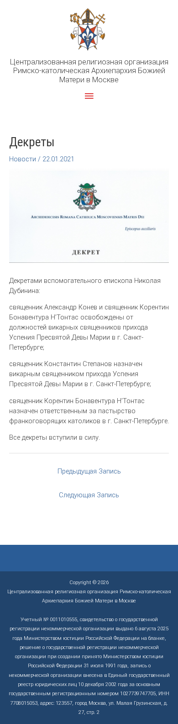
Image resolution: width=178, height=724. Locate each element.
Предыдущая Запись (89, 471)
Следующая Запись (89, 495)
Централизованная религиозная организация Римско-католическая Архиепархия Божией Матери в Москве (89, 71)
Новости (22, 159)
